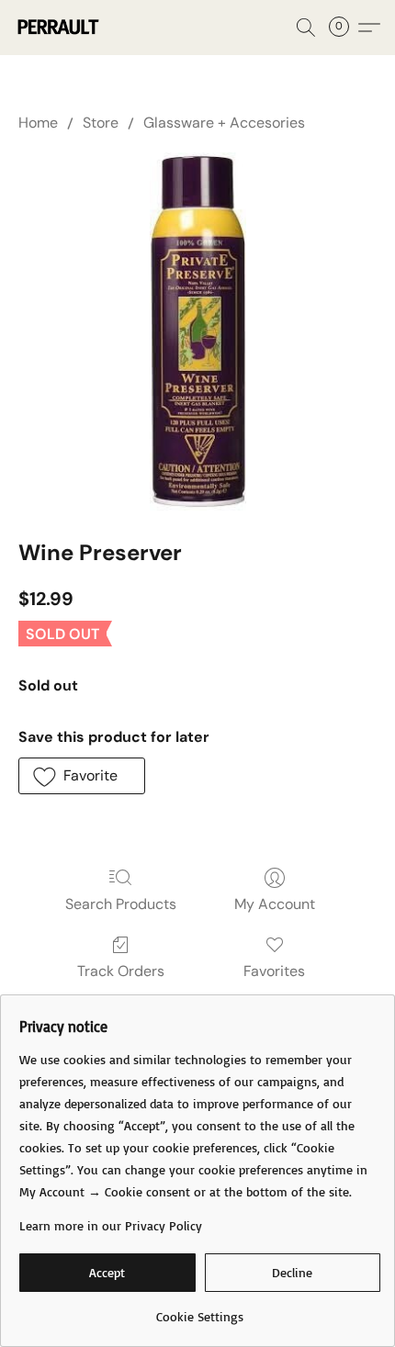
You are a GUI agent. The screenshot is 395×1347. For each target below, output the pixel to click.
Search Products (120, 904)
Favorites (274, 971)
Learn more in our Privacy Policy (110, 1225)
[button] (59, 27)
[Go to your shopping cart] (344, 27)
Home (38, 122)
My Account (274, 904)
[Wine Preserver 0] (197, 331)
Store (100, 122)
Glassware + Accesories (224, 122)
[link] (199, 1310)
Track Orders (120, 971)
